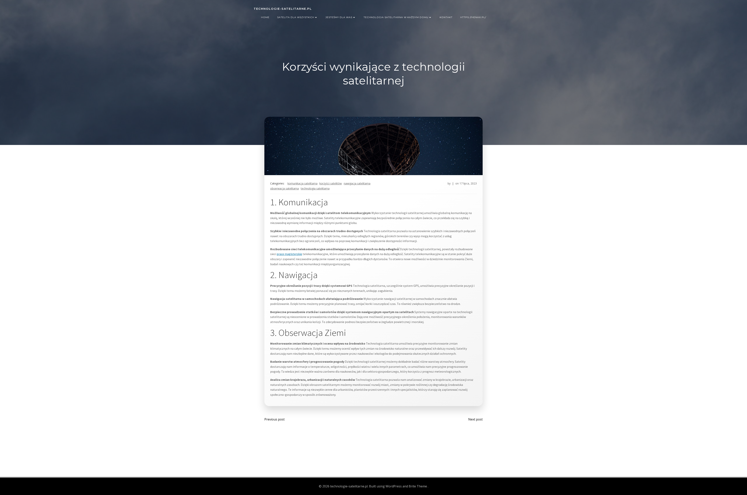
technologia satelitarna (315, 188)
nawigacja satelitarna (357, 183)
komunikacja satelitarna (302, 183)
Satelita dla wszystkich (295, 17)
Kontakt (446, 17)
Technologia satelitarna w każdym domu (396, 17)
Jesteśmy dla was (338, 17)
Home (265, 17)
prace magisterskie (289, 254)
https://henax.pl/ (473, 17)
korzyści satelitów (330, 183)
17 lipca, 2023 (468, 183)
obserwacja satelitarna (284, 188)
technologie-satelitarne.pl (283, 9)
